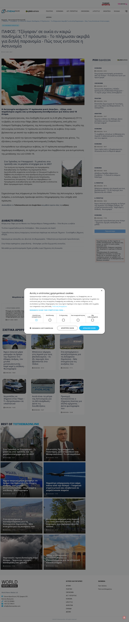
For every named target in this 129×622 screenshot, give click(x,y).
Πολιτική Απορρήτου (59, 306)
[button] (64, 310)
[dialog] (64, 311)
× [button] (101, 290)
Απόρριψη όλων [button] (67, 328)
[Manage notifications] (124, 617)
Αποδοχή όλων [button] (89, 328)
